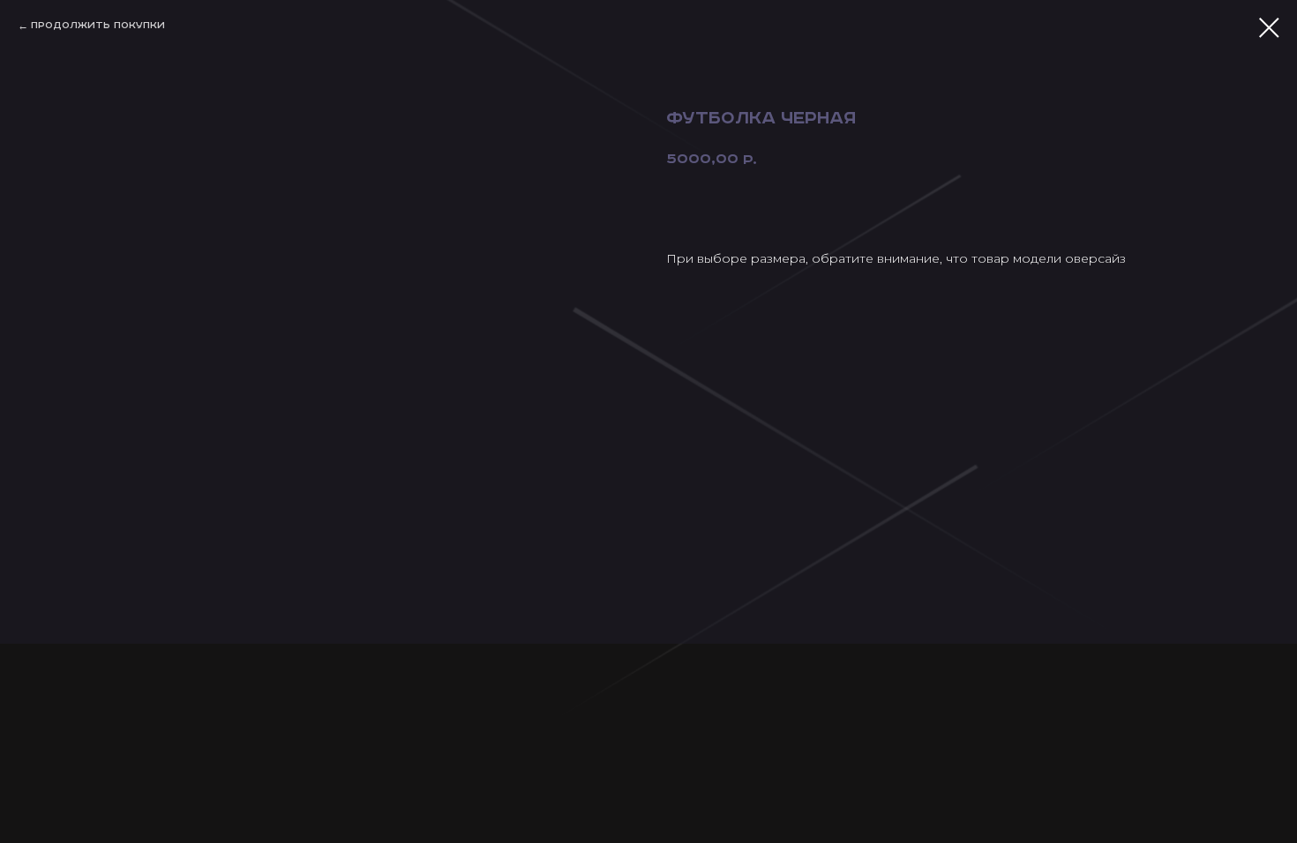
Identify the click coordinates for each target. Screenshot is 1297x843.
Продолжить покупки (98, 25)
